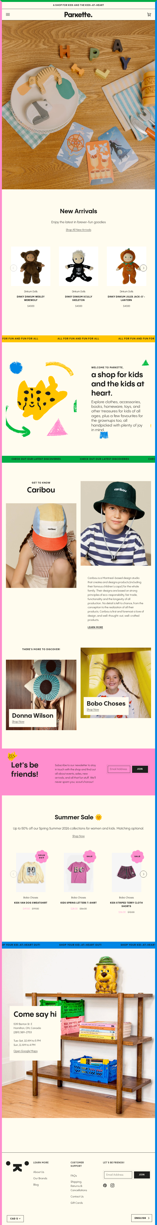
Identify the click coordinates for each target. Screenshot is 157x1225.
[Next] (143, 268)
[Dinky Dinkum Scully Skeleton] (78, 266)
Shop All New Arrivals (78, 230)
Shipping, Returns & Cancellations (79, 1186)
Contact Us (77, 1196)
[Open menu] (11, 14)
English (140, 1218)
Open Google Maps (26, 1051)
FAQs (74, 1175)
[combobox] (141, 1218)
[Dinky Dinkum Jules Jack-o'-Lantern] (126, 266)
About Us (38, 1172)
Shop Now (18, 721)
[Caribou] (41, 545)
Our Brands (40, 1178)
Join (140, 769)
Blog (36, 1184)
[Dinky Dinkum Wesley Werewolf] (30, 266)
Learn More (95, 627)
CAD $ (14, 1218)
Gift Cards (77, 1203)
